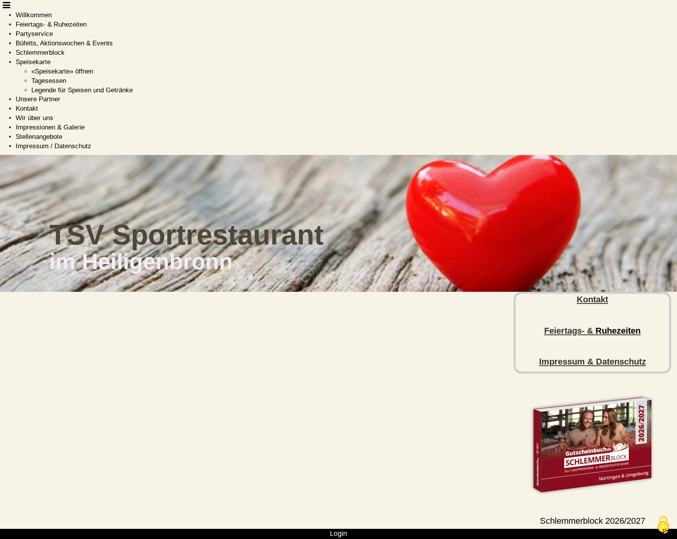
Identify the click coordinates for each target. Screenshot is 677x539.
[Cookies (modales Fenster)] (663, 525)
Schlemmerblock (40, 52)
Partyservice (34, 34)
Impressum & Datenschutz (592, 362)
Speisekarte (33, 62)
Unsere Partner (38, 99)
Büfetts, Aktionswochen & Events (64, 43)
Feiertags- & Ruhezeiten (51, 24)
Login (338, 533)
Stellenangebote (39, 136)
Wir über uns (34, 118)
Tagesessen (48, 80)
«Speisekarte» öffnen (62, 71)
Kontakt (27, 108)
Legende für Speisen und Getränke (82, 90)
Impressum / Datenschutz (53, 146)
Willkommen (34, 15)
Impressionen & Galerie (50, 127)
